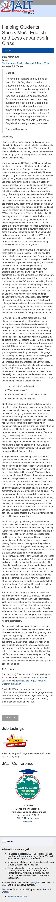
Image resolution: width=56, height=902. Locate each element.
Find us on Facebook (17, 896)
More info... (28, 821)
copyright (33, 882)
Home (8, 50)
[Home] (28, 2)
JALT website (21, 856)
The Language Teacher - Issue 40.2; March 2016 (25, 63)
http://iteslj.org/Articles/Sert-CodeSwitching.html (24, 682)
